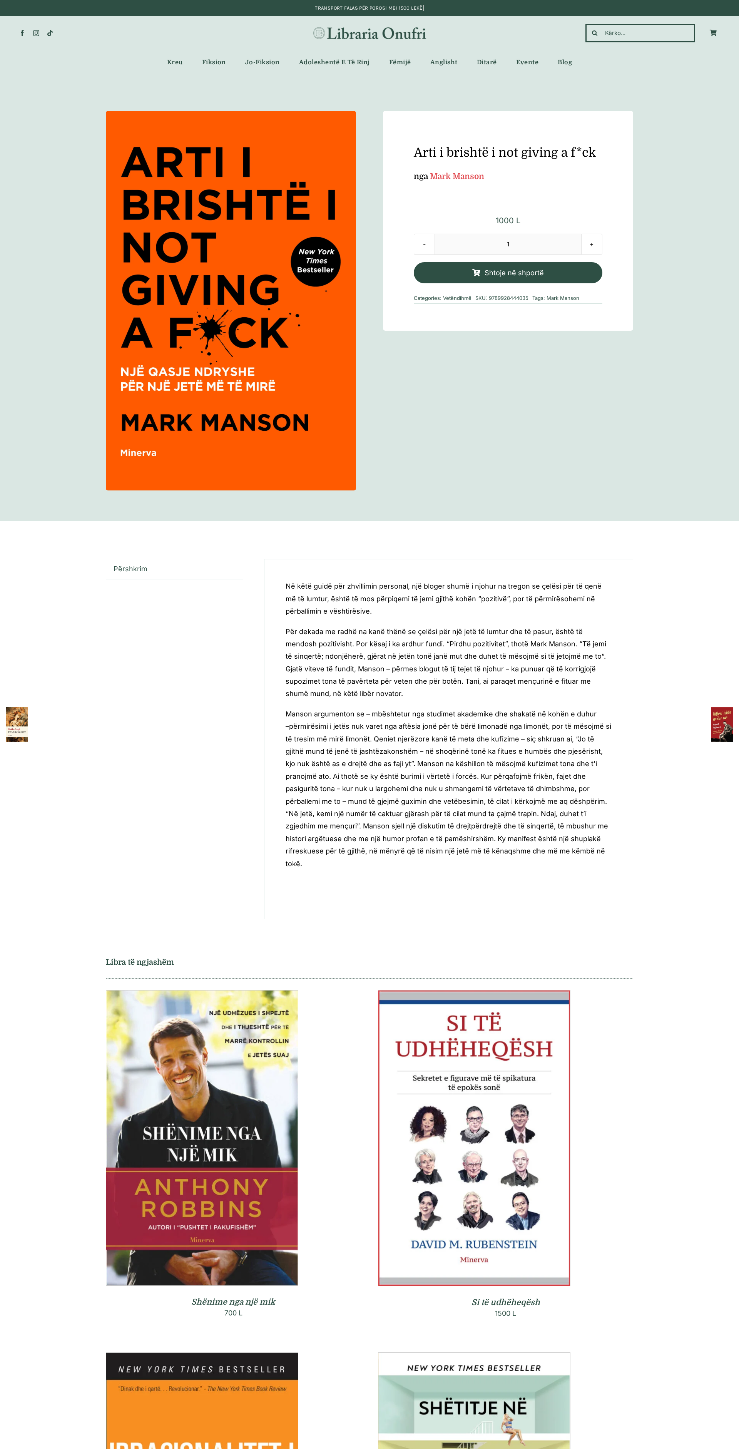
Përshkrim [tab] (130, 569)
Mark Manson (563, 298)
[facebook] (22, 33)
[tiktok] (50, 33)
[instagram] (36, 33)
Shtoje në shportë (514, 273)
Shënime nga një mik (233, 1302)
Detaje (236, 1140)
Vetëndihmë (457, 298)
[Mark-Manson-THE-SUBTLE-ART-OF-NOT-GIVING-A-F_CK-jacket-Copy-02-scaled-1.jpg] (231, 300)
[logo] (369, 28)
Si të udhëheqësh (505, 1302)
